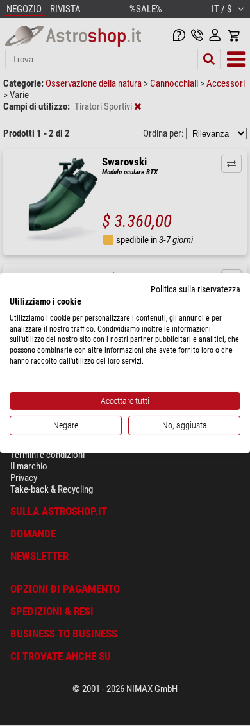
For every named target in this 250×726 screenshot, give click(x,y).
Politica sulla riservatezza (195, 289)
